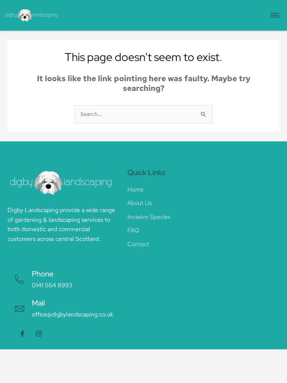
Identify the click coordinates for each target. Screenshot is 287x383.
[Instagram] (38, 334)
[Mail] (19, 308)
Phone (42, 274)
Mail (38, 303)
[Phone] (19, 279)
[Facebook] (22, 334)
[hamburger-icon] (274, 15)
